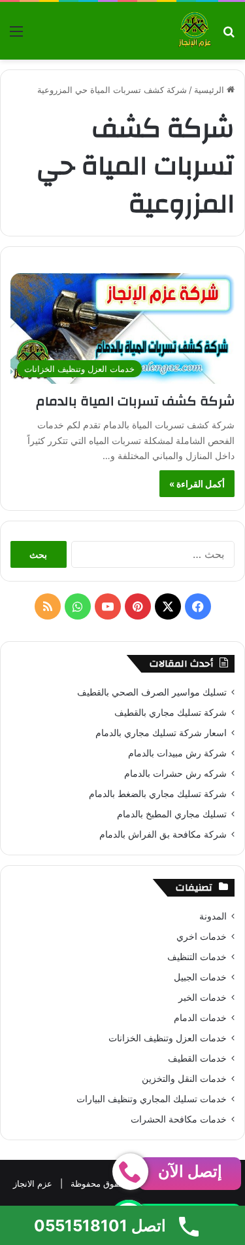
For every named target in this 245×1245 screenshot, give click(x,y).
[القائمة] (16, 35)
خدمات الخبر (202, 997)
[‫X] (168, 606)
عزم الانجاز (32, 1183)
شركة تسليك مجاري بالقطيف (170, 712)
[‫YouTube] (108, 606)
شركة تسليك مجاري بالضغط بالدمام (158, 794)
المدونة (213, 916)
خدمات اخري (201, 936)
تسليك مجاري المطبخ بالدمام (172, 814)
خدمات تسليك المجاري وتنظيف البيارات (151, 1099)
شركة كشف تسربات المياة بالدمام (135, 401)
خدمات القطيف (197, 1058)
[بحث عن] (228, 35)
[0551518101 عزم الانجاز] (194, 30)
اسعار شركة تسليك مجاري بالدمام (161, 733)
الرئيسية (210, 89)
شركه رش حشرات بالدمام (175, 773)
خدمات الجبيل (200, 977)
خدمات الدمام (200, 1018)
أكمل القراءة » (197, 483)
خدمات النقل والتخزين (184, 1078)
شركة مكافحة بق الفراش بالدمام (163, 834)
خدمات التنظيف (197, 957)
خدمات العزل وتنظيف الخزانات (167, 1038)
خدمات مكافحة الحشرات (179, 1119)
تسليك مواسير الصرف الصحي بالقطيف (152, 692)
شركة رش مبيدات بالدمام (177, 753)
